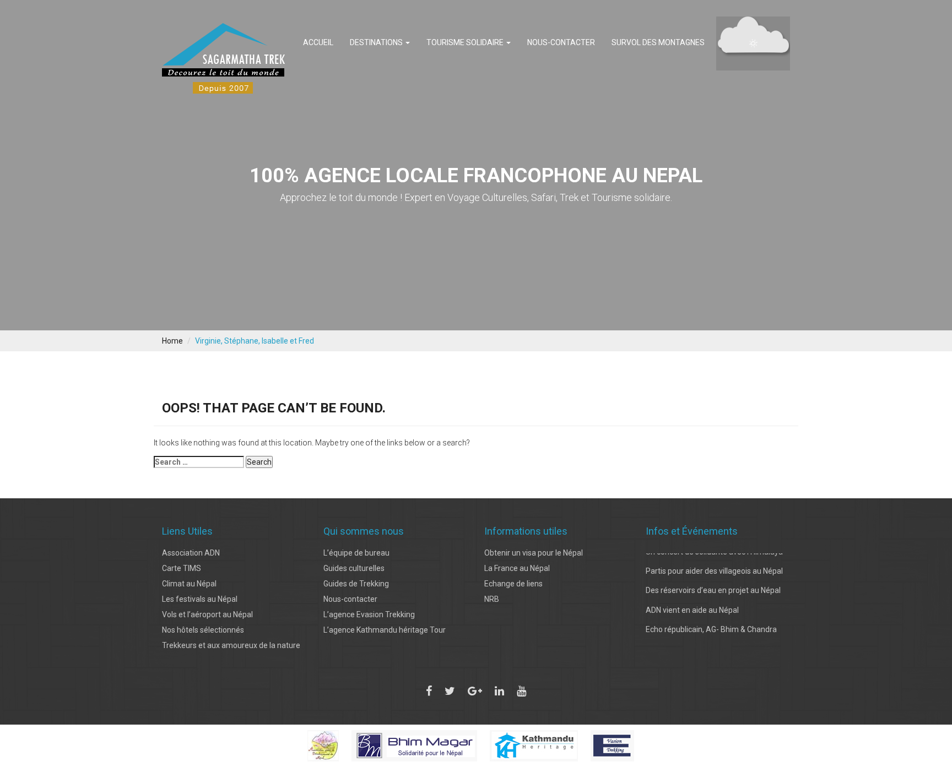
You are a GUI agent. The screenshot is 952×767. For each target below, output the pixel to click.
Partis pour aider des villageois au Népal (714, 560)
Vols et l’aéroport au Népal (207, 614)
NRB (491, 599)
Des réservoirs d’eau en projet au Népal (713, 579)
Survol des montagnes (658, 42)
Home (172, 340)
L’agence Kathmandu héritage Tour (384, 629)
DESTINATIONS (377, 42)
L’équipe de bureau (356, 552)
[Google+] (475, 691)
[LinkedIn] (499, 691)
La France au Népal (517, 568)
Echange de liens (513, 583)
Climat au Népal (189, 583)
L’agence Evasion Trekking (369, 614)
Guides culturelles (354, 568)
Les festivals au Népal (199, 599)
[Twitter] (450, 691)
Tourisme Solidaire (465, 42)
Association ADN (191, 552)
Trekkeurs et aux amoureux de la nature (231, 645)
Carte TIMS (181, 568)
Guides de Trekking (356, 583)
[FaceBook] (429, 691)
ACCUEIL (318, 42)
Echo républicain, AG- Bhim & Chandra (711, 618)
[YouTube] (521, 691)
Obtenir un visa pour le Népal (533, 552)
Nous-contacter (561, 42)
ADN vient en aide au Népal (692, 599)
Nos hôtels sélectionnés (203, 629)
